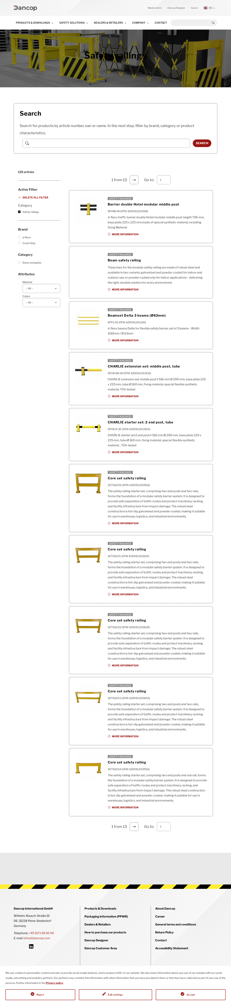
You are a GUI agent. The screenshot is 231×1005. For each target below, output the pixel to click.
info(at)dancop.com (36, 938)
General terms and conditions (175, 924)
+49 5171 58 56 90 (41, 933)
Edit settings (115, 994)
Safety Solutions (72, 22)
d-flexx (27, 237)
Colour (26, 296)
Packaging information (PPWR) (106, 916)
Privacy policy (54, 982)
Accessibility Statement (171, 948)
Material (27, 282)
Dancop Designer (176, 7)
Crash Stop (29, 243)
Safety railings (31, 211)
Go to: (149, 180)
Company (138, 22)
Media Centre (155, 7)
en (210, 7)
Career (194, 7)
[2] (134, 180)
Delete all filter (35, 197)
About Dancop (165, 908)
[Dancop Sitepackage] (25, 8)
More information (125, 234)
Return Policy (164, 932)
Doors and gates (32, 262)
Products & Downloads (33, 22)
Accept (190, 994)
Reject (40, 994)
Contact (161, 22)
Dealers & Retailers (108, 22)
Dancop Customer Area (100, 948)
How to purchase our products (105, 932)
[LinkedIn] (31, 946)
